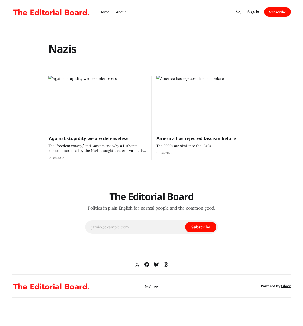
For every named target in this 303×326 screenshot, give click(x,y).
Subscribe (277, 12)
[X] (137, 264)
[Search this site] (238, 12)
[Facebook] (146, 264)
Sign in (253, 11)
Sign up (151, 286)
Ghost (286, 286)
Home (104, 12)
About (121, 12)
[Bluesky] (156, 264)
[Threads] (165, 264)
